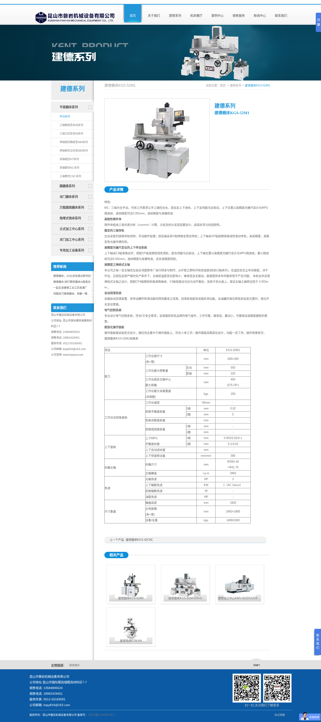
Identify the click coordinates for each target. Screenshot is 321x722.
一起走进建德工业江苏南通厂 (70, 287)
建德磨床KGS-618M (130, 598)
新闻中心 (260, 15)
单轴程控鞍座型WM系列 (74, 142)
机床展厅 (196, 15)
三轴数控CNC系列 (70, 176)
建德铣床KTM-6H (131, 640)
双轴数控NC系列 (69, 167)
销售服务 (239, 15)
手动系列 (65, 116)
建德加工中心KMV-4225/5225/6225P (241, 598)
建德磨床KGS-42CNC (139, 539)
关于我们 (154, 15)
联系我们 (281, 15)
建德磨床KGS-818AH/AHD (185, 598)
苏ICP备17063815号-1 (101, 715)
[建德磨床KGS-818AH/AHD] (185, 580)
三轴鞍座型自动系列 (71, 125)
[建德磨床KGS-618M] (131, 580)
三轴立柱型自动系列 (71, 133)
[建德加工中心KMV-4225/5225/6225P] (239, 580)
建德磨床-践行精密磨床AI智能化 (72, 281)
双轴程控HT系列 (69, 159)
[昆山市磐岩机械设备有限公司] (75, 14)
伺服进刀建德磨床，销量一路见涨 (72, 293)
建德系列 (175, 15)
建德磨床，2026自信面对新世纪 (72, 276)
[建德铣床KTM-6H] (131, 623)
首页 (133, 15)
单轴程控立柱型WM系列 (74, 150)
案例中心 (217, 15)
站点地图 (279, 715)
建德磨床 (74, 665)
